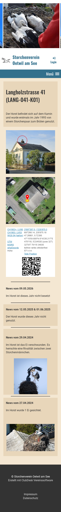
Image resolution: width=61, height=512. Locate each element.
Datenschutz (30, 498)
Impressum (30, 494)
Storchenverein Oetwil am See (26, 60)
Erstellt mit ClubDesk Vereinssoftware (30, 480)
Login (53, 62)
